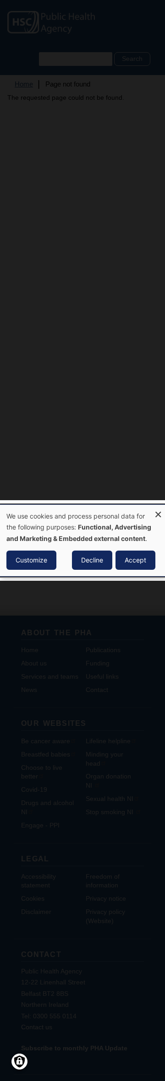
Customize (31, 560)
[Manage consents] (19, 1062)
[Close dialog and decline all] (158, 510)
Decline (92, 560)
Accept (135, 560)
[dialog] (82, 540)
